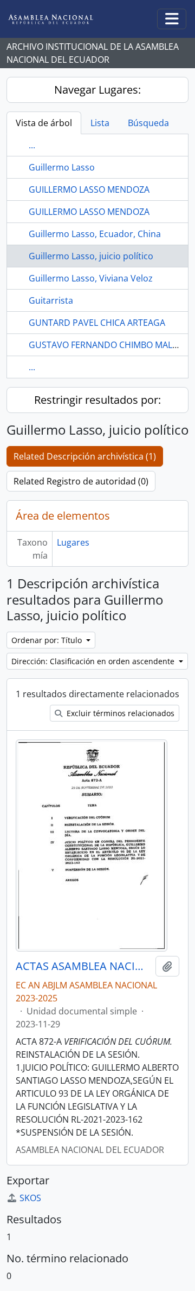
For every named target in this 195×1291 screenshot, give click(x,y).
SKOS (30, 1198)
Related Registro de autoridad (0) (81, 481)
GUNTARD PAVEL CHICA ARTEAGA (97, 323)
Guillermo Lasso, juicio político (91, 256)
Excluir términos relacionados (119, 713)
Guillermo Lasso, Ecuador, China (95, 234)
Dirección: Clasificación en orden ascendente (94, 661)
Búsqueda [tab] (148, 123)
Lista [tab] (99, 123)
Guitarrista (51, 300)
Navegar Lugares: (97, 89)
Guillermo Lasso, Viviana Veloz (91, 278)
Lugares (73, 542)
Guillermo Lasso (62, 167)
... (32, 145)
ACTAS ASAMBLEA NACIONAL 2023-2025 (83, 966)
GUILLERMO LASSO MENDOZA (89, 189)
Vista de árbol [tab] (44, 123)
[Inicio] (59, 19)
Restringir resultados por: (97, 399)
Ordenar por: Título (47, 640)
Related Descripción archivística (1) (85, 456)
